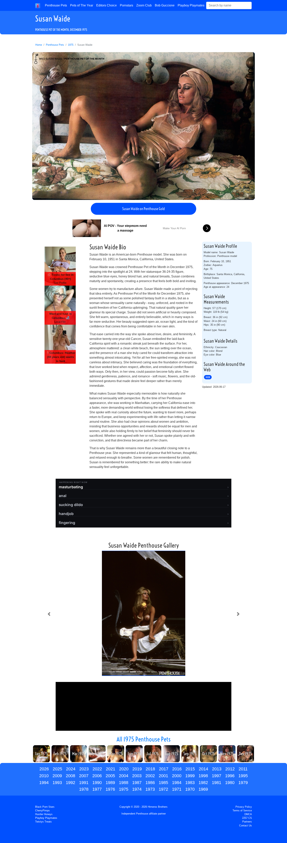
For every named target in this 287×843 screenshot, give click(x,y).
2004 (123, 775)
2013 (216, 768)
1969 (203, 789)
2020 (123, 768)
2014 (203, 768)
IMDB (208, 377)
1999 (190, 775)
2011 (243, 768)
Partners (247, 821)
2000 (176, 775)
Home (38, 44)
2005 (110, 775)
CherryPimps (42, 810)
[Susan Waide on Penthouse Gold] (143, 126)
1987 (137, 782)
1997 (216, 775)
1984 (176, 782)
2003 (137, 775)
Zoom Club (144, 5)
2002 (150, 775)
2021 (110, 768)
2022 (97, 768)
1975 (70, 44)
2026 (44, 768)
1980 (229, 782)
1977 (97, 789)
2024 (70, 768)
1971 (176, 789)
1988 (123, 782)
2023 (84, 768)
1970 (190, 789)
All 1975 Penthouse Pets (144, 739)
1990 (97, 782)
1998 (203, 775)
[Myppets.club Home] (37, 5)
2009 (57, 775)
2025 (57, 768)
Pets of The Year (81, 5)
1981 (216, 782)
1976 (110, 789)
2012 (230, 768)
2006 (97, 775)
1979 (243, 782)
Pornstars (126, 5)
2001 (163, 775)
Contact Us (245, 825)
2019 (137, 768)
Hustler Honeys (44, 814)
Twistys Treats (43, 821)
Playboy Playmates (191, 5)
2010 (44, 775)
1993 (57, 782)
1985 (163, 782)
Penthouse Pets (56, 5)
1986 (150, 782)
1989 (110, 782)
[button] (49, 614)
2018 (150, 768)
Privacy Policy (243, 806)
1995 (243, 775)
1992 (70, 782)
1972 (163, 789)
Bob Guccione (165, 5)
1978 (83, 789)
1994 (44, 782)
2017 (163, 768)
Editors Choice (106, 5)
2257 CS (247, 817)
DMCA (248, 814)
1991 (83, 782)
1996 (229, 775)
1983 (190, 782)
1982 (203, 782)
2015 (190, 768)
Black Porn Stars (44, 806)
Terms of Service (242, 810)
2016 (177, 768)
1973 (150, 789)
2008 (70, 775)
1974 (137, 789)
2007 (83, 775)
